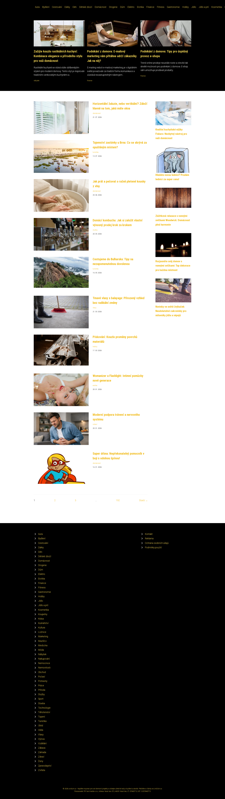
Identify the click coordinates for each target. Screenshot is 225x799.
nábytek (36, 81)
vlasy (94, 308)
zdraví (95, 424)
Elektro (130, 7)
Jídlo (193, 7)
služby (95, 230)
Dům (122, 7)
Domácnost (100, 7)
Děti (75, 7)
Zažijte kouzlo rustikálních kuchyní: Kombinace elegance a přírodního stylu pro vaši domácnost (58, 56)
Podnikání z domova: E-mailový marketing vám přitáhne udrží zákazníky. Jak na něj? (112, 56)
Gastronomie (173, 7)
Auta (37, 7)
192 (118, 500)
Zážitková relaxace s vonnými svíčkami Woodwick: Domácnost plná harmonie (172, 220)
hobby (95, 347)
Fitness (160, 7)
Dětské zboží (85, 7)
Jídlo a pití (204, 7)
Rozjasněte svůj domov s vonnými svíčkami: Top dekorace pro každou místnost (172, 266)
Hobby (185, 7)
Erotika (140, 7)
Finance (150, 7)
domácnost (97, 113)
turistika (95, 152)
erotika (95, 385)
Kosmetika (216, 7)
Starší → (143, 500)
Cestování (57, 7)
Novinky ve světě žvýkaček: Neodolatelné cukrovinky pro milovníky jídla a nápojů (170, 311)
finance (89, 81)
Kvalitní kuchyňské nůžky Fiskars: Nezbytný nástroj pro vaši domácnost (171, 134)
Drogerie (113, 7)
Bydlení (45, 7)
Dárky (67, 7)
